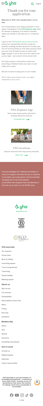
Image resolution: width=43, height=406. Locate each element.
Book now (19, 155)
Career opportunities (9, 363)
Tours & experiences (9, 267)
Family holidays (7, 275)
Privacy (4, 309)
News (4, 305)
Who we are (6, 288)
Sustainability (7, 296)
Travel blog (6, 271)
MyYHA (4, 334)
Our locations (6, 251)
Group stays (6, 255)
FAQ (3, 330)
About (4, 326)
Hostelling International (10, 342)
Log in (38, 3)
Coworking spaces (8, 263)
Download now (19, 119)
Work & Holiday (7, 259)
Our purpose (6, 292)
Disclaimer (5, 317)
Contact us (6, 351)
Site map (5, 313)
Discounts (5, 338)
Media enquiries (7, 355)
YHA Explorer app (28, 29)
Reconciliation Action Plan (11, 300)
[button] (38, 383)
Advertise (5, 359)
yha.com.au (31, 42)
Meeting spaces (8, 279)
